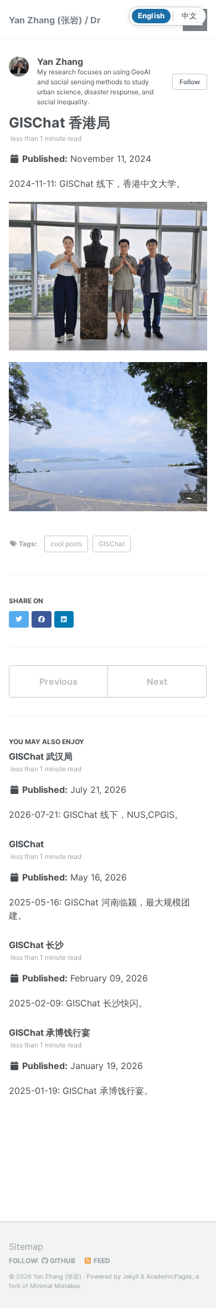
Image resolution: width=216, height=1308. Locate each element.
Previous (58, 681)
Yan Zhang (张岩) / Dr (55, 20)
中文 (189, 15)
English (151, 15)
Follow (189, 82)
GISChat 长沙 (36, 944)
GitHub (61, 1260)
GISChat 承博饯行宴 (49, 1032)
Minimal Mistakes (55, 1286)
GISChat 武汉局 (41, 756)
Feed (101, 1260)
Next (157, 681)
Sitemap (26, 1246)
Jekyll (130, 1276)
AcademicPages (169, 1276)
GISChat (112, 544)
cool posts (66, 544)
